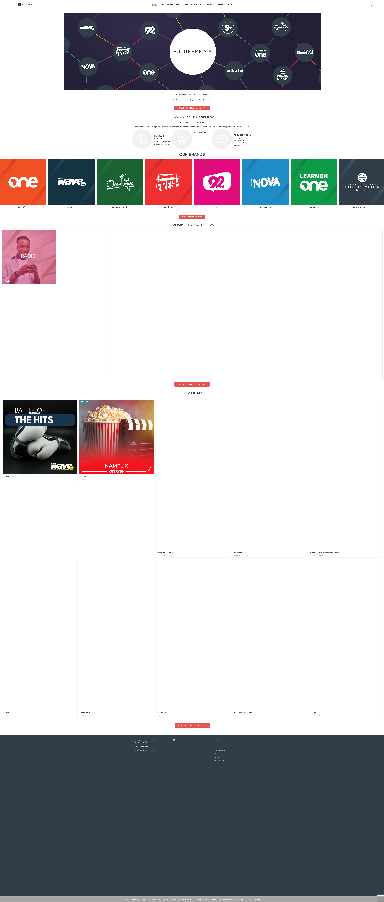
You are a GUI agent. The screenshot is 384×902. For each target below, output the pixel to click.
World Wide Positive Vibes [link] (243, 712)
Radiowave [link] (218, 747)
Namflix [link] (83, 476)
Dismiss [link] (381, 899)
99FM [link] (216, 754)
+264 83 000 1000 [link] (141, 746)
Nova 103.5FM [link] (219, 761)
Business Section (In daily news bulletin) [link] (325, 553)
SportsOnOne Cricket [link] (165, 553)
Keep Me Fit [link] (161, 712)
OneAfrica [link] (217, 740)
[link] (12, 5)
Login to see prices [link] (12, 479)
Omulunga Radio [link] (220, 750)
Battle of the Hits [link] (11, 476)
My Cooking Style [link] (239, 553)
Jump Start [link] (9, 712)
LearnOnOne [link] (218, 743)
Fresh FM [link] (217, 757)
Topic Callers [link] (314, 712)
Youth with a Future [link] (88, 712)
